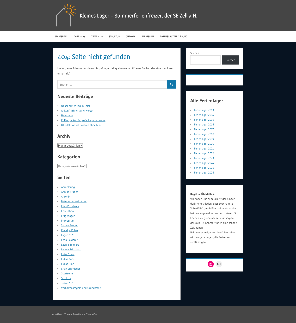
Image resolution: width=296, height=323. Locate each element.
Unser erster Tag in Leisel (76, 105)
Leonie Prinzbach (71, 249)
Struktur (114, 36)
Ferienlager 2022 (204, 153)
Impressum (147, 36)
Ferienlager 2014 (204, 115)
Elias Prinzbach (70, 206)
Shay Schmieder (70, 268)
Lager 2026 (79, 36)
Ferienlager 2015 (204, 119)
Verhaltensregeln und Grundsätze (81, 288)
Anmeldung (68, 187)
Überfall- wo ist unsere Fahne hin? (81, 125)
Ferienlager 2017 (204, 129)
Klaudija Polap (69, 230)
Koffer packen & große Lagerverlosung (83, 120)
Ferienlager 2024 (204, 163)
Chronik (130, 36)
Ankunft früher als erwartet (77, 110)
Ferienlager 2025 (204, 167)
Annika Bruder (69, 191)
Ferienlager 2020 (204, 143)
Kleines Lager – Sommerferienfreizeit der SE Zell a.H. (139, 15)
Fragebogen (68, 215)
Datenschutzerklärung (173, 36)
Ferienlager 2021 (204, 148)
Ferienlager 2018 (204, 134)
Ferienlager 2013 (204, 110)
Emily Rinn (67, 211)
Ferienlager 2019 (204, 139)
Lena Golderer (69, 239)
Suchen (194, 53)
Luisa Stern (68, 254)
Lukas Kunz (68, 259)
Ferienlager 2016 (204, 124)
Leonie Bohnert (70, 244)
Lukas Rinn (67, 264)
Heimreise (67, 115)
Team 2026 (97, 36)
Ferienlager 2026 (204, 172)
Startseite (60, 36)
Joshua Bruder (69, 225)
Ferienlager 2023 (204, 158)
